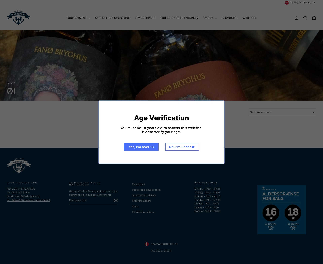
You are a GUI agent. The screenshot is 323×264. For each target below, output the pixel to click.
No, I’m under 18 (182, 147)
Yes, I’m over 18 (141, 147)
